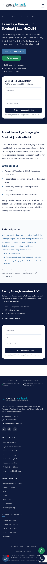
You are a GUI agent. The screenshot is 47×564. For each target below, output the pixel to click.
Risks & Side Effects (10, 467)
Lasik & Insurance (9, 520)
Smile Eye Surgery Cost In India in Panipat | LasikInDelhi (22, 239)
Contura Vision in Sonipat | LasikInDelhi (16, 250)
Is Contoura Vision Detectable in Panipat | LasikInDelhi (22, 235)
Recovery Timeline (10, 463)
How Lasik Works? (10, 451)
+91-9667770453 (12, 318)
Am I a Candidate (9, 443)
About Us (6, 536)
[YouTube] (15, 429)
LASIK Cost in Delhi (10, 528)
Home (4, 17)
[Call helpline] (41, 558)
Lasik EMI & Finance (10, 524)
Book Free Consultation (14, 52)
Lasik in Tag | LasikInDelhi (11, 253)
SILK (4, 491)
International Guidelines (12, 471)
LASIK (5, 496)
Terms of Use (31, 547)
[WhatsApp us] (41, 550)
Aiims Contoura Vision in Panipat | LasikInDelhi (19, 242)
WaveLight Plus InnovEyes (12, 483)
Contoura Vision (9, 487)
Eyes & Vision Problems (12, 447)
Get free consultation (25, 110)
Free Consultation (10, 532)
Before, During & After (11, 459)
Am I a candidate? (30, 273)
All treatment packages (19, 270)
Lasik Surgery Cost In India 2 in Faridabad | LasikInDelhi (22, 257)
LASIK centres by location (11, 273)
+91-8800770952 (11, 420)
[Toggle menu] (43, 5)
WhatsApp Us (12, 58)
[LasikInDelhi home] (15, 5)
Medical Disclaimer (23, 551)
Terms (33, 115)
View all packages (9, 508)
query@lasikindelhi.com (13, 423)
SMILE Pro (7, 500)
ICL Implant (7, 504)
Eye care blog (7, 276)
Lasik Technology (9, 455)
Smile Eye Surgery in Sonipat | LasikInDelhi (17, 246)
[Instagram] (9, 429)
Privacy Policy (17, 547)
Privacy (27, 115)
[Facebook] (4, 429)
